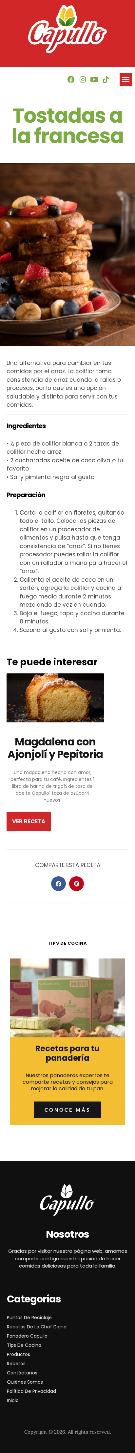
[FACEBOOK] (71, 79)
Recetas (16, 1363)
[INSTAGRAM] (82, 79)
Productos (18, 1354)
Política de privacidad (31, 1391)
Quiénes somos (25, 1382)
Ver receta (29, 821)
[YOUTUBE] (94, 79)
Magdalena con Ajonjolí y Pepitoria (55, 748)
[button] (126, 79)
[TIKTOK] (105, 79)
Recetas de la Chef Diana (37, 1326)
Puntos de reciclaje (29, 1317)
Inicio (13, 1400)
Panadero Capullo (27, 1336)
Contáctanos (22, 1372)
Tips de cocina (24, 1345)
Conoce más (67, 1110)
